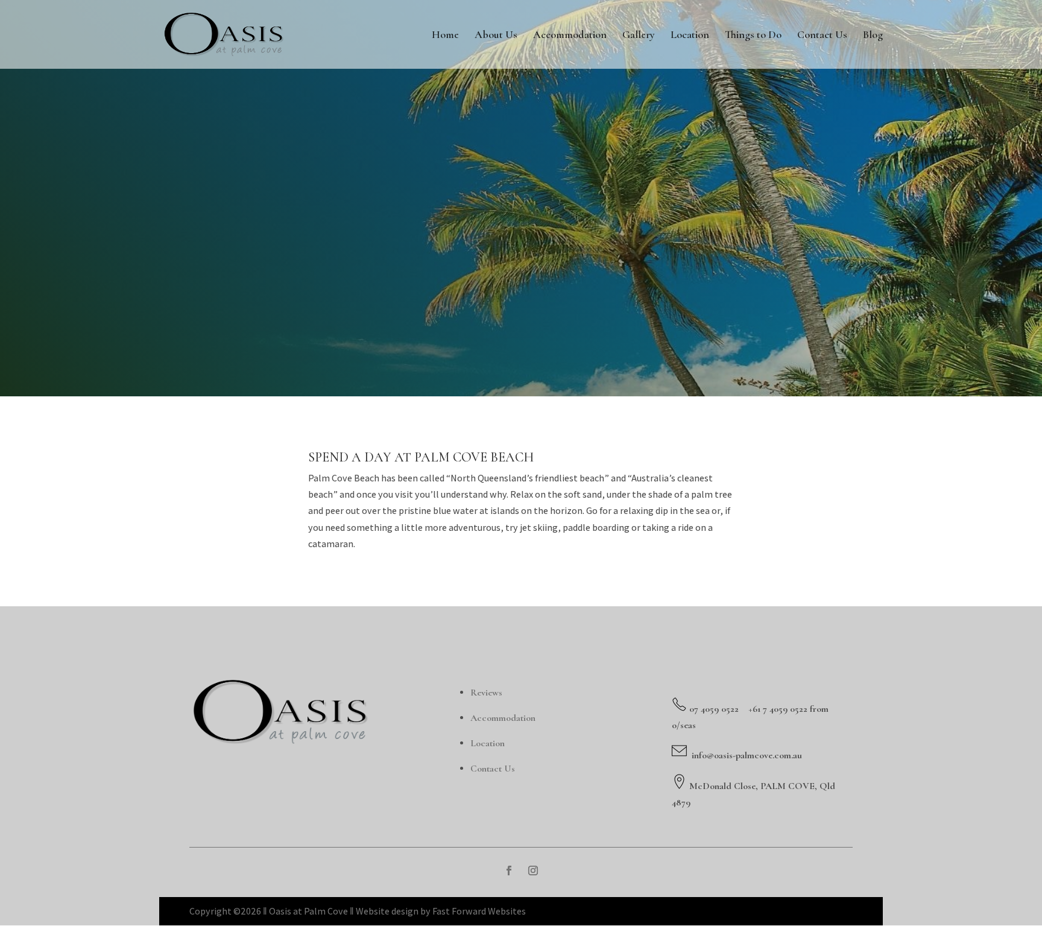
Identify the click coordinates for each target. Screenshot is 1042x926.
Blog (873, 35)
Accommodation (570, 35)
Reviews (486, 693)
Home (445, 35)
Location (690, 35)
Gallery (638, 35)
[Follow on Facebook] (509, 870)
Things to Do (753, 35)
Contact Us (822, 35)
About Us (496, 35)
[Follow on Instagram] (533, 870)
